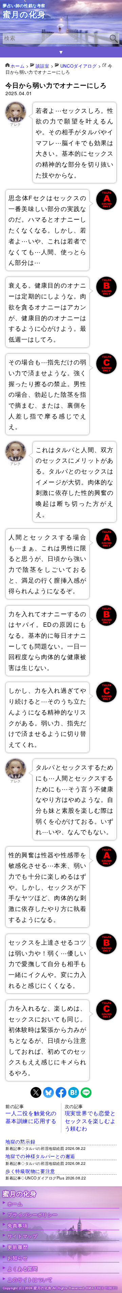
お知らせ (17, 1257)
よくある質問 (22, 1268)
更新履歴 (17, 1246)
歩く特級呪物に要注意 (30, 1170)
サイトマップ (22, 1235)
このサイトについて (29, 1279)
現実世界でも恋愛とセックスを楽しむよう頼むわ (90, 1120)
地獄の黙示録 (20, 1141)
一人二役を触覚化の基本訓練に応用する (31, 1116)
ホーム (14, 1203)
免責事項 (17, 1225)
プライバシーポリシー (32, 1214)
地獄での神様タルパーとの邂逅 (40, 1155)
